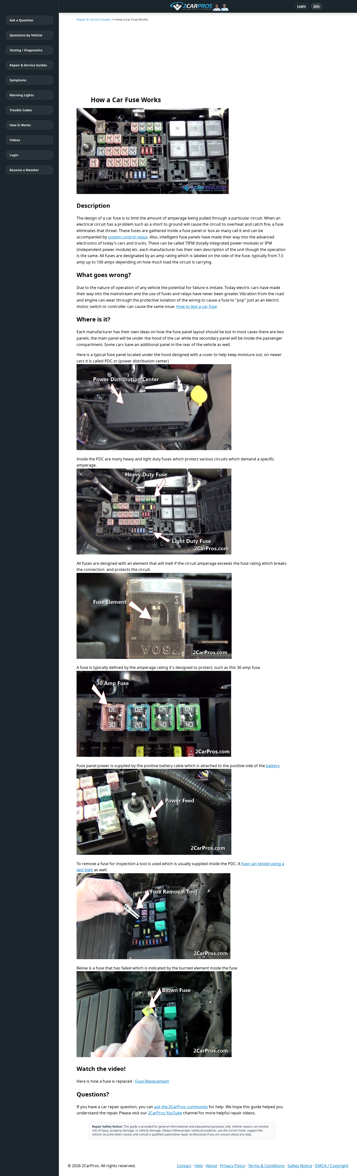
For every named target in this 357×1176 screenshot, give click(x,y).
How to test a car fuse (196, 306)
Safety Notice (300, 1165)
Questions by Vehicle (26, 35)
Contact (184, 1165)
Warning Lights (22, 95)
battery (272, 765)
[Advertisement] (208, 58)
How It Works (20, 125)
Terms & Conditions (266, 1165)
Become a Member (24, 170)
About (211, 1165)
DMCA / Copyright (331, 1165)
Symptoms (18, 80)
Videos (15, 140)
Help (198, 1165)
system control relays (128, 237)
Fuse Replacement (152, 1081)
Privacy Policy (232, 1165)
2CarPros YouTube (165, 1113)
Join (317, 6)
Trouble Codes (21, 110)
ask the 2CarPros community (181, 1106)
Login (301, 6)
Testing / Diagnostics (26, 50)
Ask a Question (21, 20)
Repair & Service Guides (28, 65)
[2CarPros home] (173, 6)
